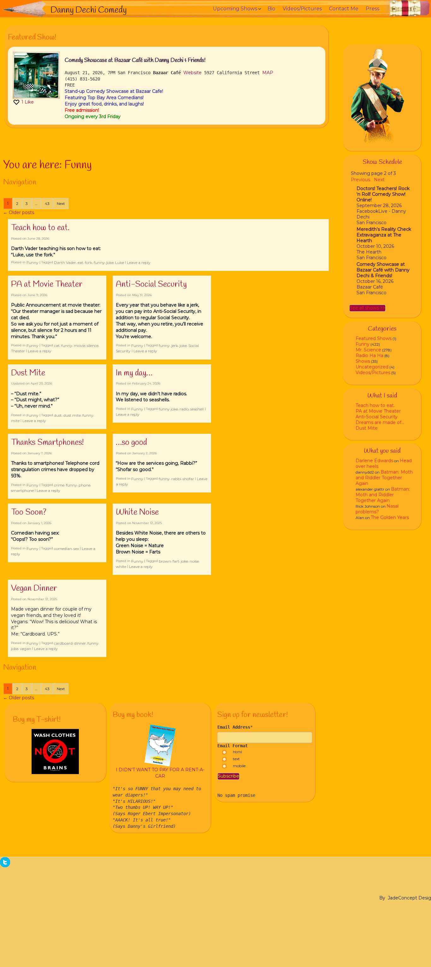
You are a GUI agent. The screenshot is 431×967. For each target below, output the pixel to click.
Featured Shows (374, 338)
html (237, 751)
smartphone (22, 490)
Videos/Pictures (302, 9)
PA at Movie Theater (46, 284)
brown (165, 561)
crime (59, 485)
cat (57, 345)
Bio (271, 9)
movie (79, 345)
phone (84, 485)
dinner (80, 643)
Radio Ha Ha (369, 355)
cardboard (63, 643)
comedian (63, 548)
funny (99, 262)
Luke (119, 262)
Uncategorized (372, 367)
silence (92, 345)
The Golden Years (390, 517)
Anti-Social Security (151, 284)
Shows (363, 361)
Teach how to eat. (40, 228)
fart (176, 561)
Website (192, 72)
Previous (360, 179)
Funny (32, 262)
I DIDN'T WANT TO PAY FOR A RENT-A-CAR (160, 773)
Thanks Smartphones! (47, 442)
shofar (188, 478)
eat (80, 262)
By (382, 898)
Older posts (18, 212)
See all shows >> (367, 308)
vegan (25, 648)
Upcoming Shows (235, 9)
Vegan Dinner (34, 588)
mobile (239, 765)
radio (184, 409)
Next (61, 203)
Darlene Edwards (374, 460)
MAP (267, 72)
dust (58, 415)
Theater (18, 351)
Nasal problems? (377, 509)
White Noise (137, 512)
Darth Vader (65, 262)
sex (76, 548)
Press (372, 9)
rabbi (176, 478)
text (236, 758)
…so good (131, 442)
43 (47, 203)
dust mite (72, 415)
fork (88, 262)
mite (15, 420)
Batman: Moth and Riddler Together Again (384, 477)
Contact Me (343, 9)
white (121, 566)
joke (110, 262)
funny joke (168, 409)
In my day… (134, 373)
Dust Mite (28, 373)
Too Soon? (28, 512)
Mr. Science (368, 350)
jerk (174, 345)
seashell (197, 409)
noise (194, 561)
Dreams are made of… (380, 422)
